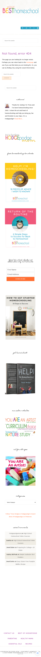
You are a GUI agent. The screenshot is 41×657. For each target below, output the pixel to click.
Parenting (12, 638)
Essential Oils (15, 644)
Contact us (9, 633)
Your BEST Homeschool (20, 9)
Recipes (29, 644)
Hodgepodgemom (15, 533)
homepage (30, 62)
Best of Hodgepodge (27, 633)
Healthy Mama (27, 638)
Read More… (19, 119)
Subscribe (20, 279)
